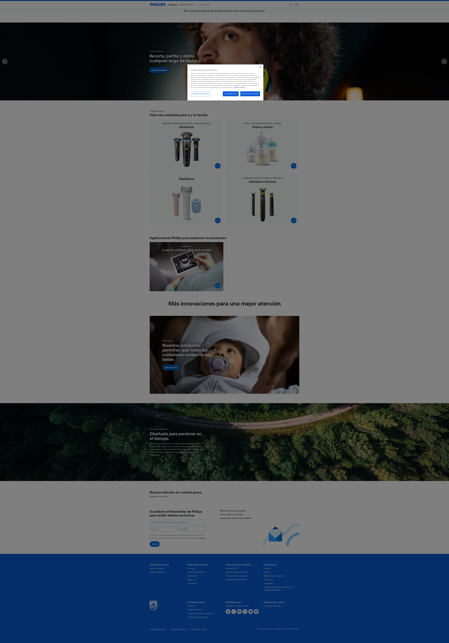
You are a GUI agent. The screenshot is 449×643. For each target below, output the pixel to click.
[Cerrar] (260, 67)
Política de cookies (239, 87)
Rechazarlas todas (231, 94)
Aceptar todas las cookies (250, 94)
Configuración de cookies (200, 94)
